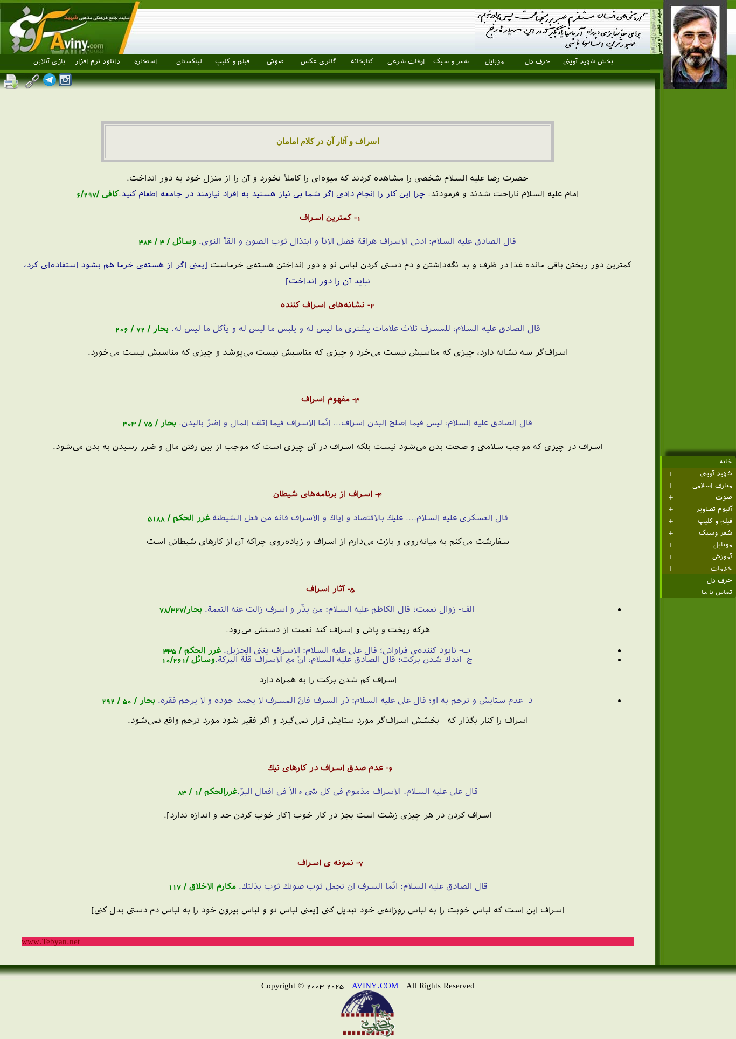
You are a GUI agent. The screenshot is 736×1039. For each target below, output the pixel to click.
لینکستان (189, 61)
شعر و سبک (451, 61)
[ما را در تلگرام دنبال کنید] (49, 83)
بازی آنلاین (49, 61)
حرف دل (537, 61)
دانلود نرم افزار (97, 61)
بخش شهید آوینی (588, 61)
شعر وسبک (715, 533)
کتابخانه (362, 61)
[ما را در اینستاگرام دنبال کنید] (65, 83)
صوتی (275, 61)
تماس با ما (717, 592)
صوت (724, 497)
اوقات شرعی (406, 61)
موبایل (494, 61)
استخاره (145, 61)
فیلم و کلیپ (232, 61)
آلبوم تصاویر (714, 509)
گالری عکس (318, 61)
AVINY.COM (375, 985)
